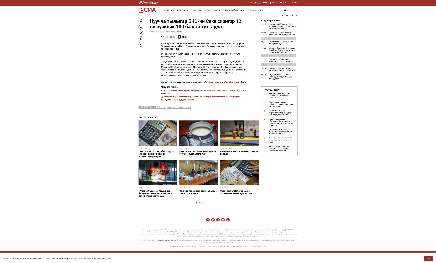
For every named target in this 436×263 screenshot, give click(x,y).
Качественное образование (179, 107)
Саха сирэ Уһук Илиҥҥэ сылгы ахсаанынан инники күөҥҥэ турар (236, 192)
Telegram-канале (213, 82)
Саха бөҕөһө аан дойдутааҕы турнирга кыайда (281, 43)
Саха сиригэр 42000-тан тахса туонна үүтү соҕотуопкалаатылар (197, 152)
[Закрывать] (433, 254)
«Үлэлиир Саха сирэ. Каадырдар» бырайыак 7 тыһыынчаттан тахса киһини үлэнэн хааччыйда (155, 193)
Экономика (196, 10)
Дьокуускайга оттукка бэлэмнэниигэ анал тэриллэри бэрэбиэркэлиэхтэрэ (280, 131)
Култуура (252, 10)
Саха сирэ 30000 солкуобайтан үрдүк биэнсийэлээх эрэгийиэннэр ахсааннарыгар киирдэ (157, 154)
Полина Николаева (176, 32)
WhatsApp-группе (232, 82)
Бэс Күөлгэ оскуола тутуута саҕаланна (178, 100)
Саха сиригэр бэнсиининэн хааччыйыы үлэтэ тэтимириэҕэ (281, 60)
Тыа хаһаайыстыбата (234, 10)
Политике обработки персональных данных (95, 258)
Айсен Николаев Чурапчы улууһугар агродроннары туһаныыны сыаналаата (279, 148)
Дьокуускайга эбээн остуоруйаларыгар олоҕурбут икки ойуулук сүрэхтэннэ (280, 113)
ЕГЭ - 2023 (161, 107)
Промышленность (213, 10)
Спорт (262, 10)
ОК (429, 258)
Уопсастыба (168, 10)
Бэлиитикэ (182, 10)
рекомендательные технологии (167, 240)
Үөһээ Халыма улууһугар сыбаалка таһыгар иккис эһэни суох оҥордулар (281, 104)
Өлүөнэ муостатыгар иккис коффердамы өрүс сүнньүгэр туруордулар (280, 77)
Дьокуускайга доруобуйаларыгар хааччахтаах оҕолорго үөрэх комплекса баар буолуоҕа (200, 96)
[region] (218, 258)
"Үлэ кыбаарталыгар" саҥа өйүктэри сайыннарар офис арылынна (279, 96)
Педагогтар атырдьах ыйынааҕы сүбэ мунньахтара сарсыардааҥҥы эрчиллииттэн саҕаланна (281, 122)
